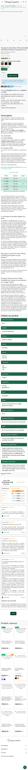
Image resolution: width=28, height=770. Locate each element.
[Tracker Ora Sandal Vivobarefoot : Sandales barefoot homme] (7, 716)
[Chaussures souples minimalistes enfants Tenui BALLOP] (7, 660)
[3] (3, 55)
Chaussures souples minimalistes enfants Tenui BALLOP (6, 669)
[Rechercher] (21, 2)
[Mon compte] (23, 2)
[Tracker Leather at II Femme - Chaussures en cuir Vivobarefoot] (7, 633)
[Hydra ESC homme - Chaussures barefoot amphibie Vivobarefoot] (21, 716)
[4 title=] (15, 488)
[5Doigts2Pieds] (11, 2)
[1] (1, 55)
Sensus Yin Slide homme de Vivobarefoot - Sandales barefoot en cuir (20, 698)
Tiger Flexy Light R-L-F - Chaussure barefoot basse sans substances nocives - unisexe (7, 698)
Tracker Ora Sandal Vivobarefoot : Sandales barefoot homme (7, 725)
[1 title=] (11, 488)
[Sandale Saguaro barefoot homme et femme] (21, 660)
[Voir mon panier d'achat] (26, 2)
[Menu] (2, 2)
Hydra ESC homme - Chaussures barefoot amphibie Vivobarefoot (20, 725)
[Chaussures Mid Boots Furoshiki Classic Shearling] (25, 36)
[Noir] (16, 678)
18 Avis (8, 55)
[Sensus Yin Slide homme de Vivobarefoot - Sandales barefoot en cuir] (21, 689)
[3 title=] (14, 488)
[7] (18, 673)
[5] (6, 55)
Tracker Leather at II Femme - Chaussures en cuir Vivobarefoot (7, 642)
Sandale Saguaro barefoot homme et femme (19, 669)
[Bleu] (4, 679)
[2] (2, 55)
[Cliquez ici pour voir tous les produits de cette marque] (5, 53)
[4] (4, 55)
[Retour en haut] (25, 767)
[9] (19, 673)
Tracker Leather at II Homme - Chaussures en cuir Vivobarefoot (20, 642)
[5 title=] (17, 488)
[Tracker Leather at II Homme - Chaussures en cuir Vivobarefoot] (21, 633)
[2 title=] (12, 488)
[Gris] (2, 679)
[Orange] (18, 678)
